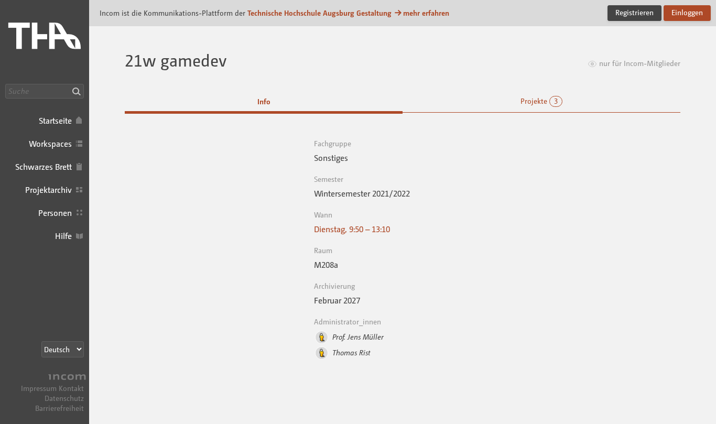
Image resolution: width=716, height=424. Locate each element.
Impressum (39, 388)
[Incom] (65, 378)
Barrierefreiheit (59, 408)
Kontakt (71, 388)
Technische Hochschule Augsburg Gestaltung (319, 12)
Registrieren (634, 12)
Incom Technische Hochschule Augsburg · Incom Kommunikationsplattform (44, 42)
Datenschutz (64, 398)
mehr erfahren (426, 12)
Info (263, 101)
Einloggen (687, 12)
